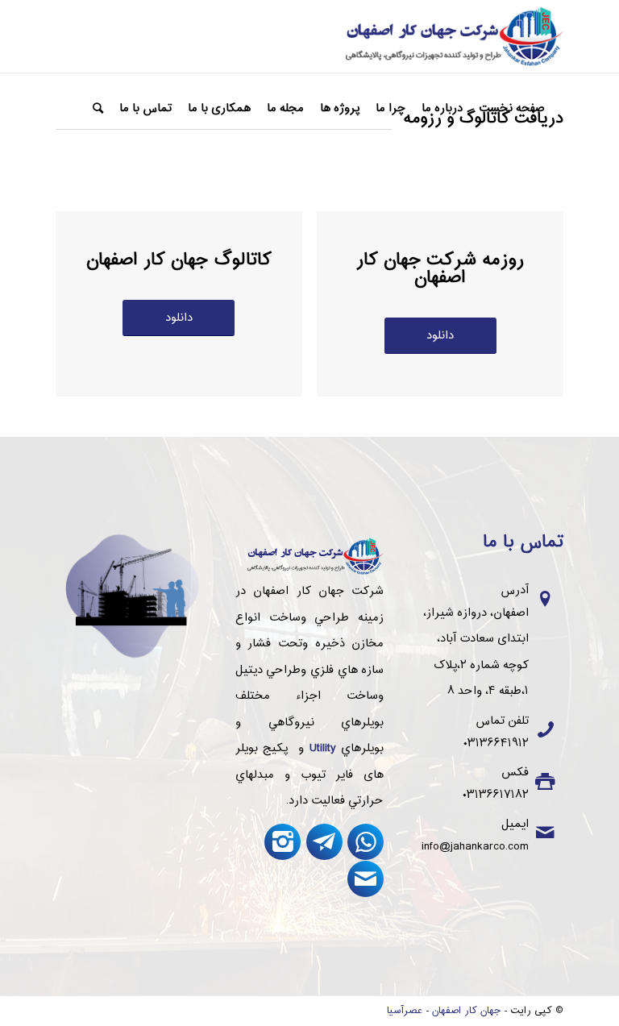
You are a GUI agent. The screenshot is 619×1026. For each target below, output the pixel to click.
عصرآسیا (404, 1011)
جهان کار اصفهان (466, 1011)
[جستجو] (98, 109)
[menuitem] (512, 109)
